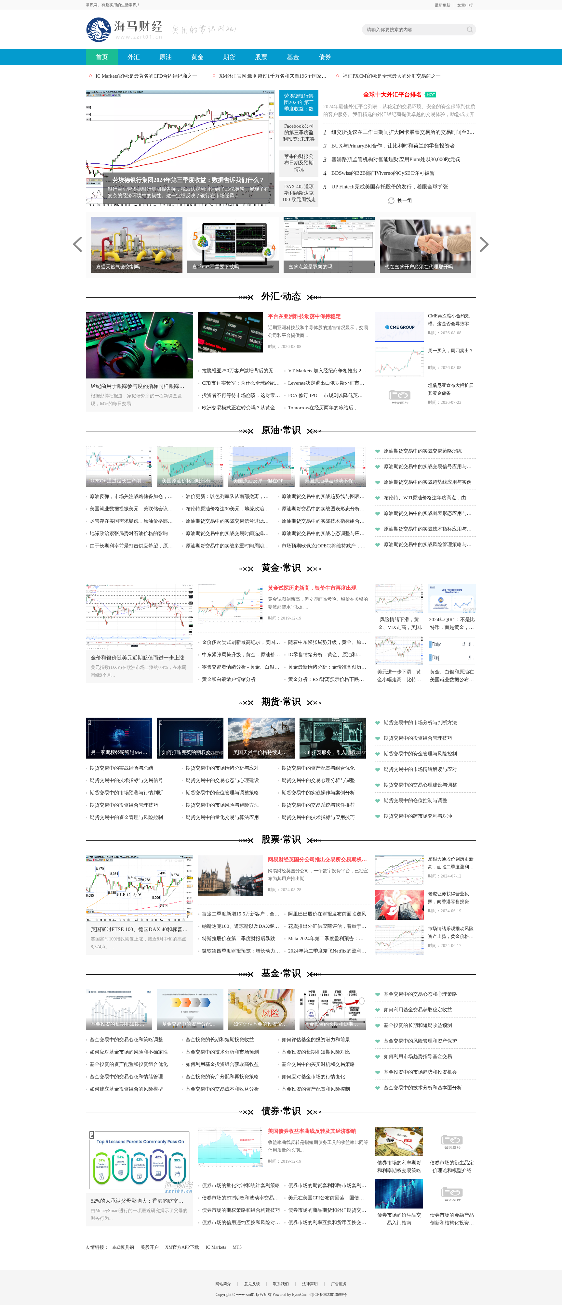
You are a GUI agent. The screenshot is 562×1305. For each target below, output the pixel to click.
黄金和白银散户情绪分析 (229, 679)
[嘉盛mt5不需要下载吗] (233, 244)
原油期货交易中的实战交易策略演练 (423, 451)
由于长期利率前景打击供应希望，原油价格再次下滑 (133, 545)
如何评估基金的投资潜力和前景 (316, 1039)
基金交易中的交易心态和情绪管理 (126, 1076)
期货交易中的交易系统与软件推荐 (318, 805)
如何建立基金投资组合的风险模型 (126, 1089)
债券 (325, 57)
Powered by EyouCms (289, 1294)
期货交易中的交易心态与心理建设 (222, 780)
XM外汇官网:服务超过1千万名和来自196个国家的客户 (277, 76)
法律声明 (310, 1284)
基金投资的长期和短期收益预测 (418, 1025)
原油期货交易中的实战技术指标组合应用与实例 (325, 521)
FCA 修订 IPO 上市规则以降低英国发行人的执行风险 (327, 395)
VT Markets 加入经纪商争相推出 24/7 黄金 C (327, 370)
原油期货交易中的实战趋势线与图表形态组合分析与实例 (325, 496)
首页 (102, 57)
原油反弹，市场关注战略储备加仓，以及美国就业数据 (133, 496)
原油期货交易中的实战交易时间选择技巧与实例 (229, 533)
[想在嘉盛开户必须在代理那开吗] (425, 244)
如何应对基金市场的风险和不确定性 (129, 1052)
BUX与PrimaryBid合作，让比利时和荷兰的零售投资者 (393, 145)
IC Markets (216, 1247)
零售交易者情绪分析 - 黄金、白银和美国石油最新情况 (241, 667)
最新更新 (442, 5)
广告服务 (339, 1284)
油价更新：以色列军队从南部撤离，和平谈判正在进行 (229, 496)
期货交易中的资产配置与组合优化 (318, 768)
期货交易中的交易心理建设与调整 (420, 784)
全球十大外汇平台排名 (392, 94)
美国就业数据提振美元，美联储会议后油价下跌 (133, 508)
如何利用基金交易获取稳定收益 (418, 1009)
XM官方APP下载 (182, 1247)
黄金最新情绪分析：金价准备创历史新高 (327, 667)
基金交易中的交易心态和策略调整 (126, 1039)
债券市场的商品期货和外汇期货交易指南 (327, 1210)
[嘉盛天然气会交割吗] (136, 244)
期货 (229, 57)
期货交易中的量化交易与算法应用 (222, 817)
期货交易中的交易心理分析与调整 (318, 780)
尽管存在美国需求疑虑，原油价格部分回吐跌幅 (133, 521)
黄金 (197, 57)
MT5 (237, 1247)
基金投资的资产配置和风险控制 (316, 1089)
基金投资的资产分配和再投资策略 (222, 1076)
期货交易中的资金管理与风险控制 (126, 817)
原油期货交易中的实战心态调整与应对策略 (325, 533)
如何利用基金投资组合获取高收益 (222, 1064)
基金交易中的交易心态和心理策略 (420, 994)
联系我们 (281, 1284)
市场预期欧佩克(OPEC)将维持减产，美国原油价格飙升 (325, 545)
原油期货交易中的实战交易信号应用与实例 (429, 466)
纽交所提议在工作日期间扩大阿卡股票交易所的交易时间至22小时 (406, 132)
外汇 (133, 57)
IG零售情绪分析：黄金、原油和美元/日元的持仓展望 (327, 654)
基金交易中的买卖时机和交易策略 (318, 1064)
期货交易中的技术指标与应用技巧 (318, 817)
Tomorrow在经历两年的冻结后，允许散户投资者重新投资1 (327, 407)
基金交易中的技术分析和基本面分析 (423, 1087)
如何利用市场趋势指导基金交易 (418, 1056)
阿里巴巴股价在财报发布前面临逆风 (327, 913)
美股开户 (149, 1247)
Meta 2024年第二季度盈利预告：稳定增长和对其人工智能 (327, 938)
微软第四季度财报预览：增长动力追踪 (241, 950)
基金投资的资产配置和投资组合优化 (129, 1064)
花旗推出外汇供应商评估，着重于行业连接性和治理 (327, 926)
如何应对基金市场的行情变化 (313, 1076)
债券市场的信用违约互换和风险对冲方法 (241, 1222)
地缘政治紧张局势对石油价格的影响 (129, 533)
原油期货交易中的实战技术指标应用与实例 (429, 528)
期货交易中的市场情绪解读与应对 (420, 769)
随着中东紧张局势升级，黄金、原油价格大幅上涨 (327, 642)
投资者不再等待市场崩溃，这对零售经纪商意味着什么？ (241, 395)
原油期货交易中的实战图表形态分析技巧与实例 (325, 508)
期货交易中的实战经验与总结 (121, 768)
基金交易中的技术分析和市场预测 (222, 1052)
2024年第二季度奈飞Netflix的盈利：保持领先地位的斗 (327, 950)
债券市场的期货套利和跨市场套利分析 (327, 1185)
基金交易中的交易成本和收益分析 (222, 1089)
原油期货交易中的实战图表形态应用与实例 (429, 513)
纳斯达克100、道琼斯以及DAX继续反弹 (241, 926)
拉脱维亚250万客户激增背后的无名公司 (241, 370)
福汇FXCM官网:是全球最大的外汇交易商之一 (392, 76)
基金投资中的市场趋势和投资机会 (420, 1072)
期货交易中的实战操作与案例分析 (318, 792)
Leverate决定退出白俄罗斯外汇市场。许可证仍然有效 (327, 383)
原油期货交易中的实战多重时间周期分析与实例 (229, 545)
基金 (293, 57)
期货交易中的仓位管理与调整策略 (222, 792)
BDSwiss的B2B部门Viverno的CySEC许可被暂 (383, 173)
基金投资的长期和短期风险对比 (316, 1052)
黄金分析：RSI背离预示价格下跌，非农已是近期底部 (327, 679)
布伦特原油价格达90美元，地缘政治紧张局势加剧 (229, 508)
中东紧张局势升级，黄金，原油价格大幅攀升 (241, 654)
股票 (261, 57)
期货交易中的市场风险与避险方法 (222, 805)
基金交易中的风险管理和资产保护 (420, 1040)
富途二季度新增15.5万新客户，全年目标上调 (241, 913)
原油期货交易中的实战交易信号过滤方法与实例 (229, 521)
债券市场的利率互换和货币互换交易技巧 (327, 1222)
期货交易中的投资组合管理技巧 (124, 805)
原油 (165, 57)
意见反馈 (252, 1284)
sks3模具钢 (123, 1247)
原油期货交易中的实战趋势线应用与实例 (428, 482)
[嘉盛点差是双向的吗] (329, 244)
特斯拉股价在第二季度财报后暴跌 (238, 938)
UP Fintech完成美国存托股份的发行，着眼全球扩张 (389, 186)
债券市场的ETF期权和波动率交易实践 (241, 1197)
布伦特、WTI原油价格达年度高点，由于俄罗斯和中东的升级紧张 (429, 497)
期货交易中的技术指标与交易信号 (126, 780)
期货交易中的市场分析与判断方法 (420, 722)
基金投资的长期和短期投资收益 (220, 1039)
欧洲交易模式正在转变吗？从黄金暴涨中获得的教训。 (241, 407)
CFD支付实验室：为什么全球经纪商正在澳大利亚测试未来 (241, 383)
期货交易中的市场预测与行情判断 (126, 792)
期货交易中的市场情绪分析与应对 (222, 768)
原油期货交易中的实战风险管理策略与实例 (429, 544)
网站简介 (223, 1284)
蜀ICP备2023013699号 (328, 1294)
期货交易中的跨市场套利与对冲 (418, 816)
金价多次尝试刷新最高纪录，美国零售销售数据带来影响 (241, 642)
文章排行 (465, 5)
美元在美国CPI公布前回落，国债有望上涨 (327, 1197)
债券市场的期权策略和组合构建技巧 (241, 1210)
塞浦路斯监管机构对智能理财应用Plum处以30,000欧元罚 (396, 159)
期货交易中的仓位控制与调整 (415, 800)
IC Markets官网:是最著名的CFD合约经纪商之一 (146, 76)
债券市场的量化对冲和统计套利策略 (241, 1185)
